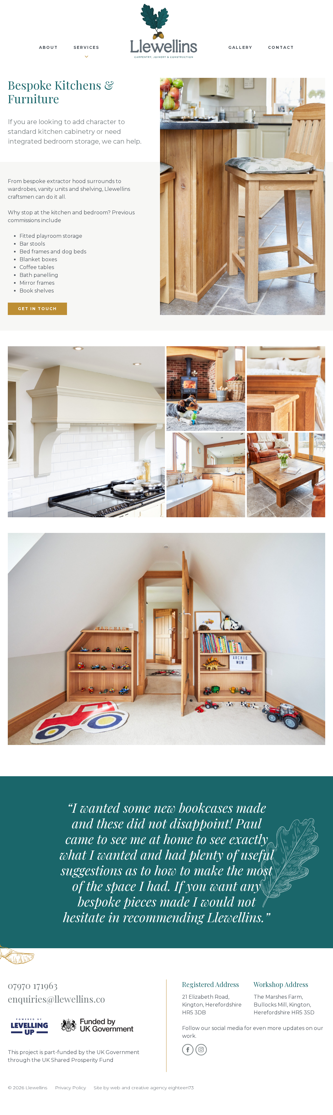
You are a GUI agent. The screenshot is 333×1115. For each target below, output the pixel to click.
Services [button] (86, 47)
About (48, 47)
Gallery (240, 47)
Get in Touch (37, 308)
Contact (281, 47)
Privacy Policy (70, 1088)
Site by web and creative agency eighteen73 (144, 1088)
